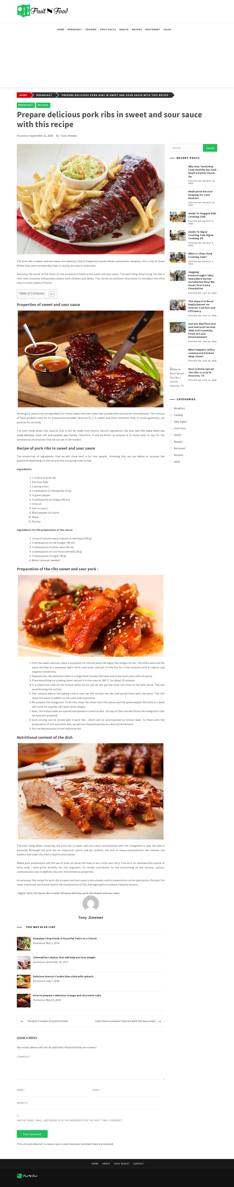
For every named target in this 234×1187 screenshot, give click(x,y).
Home (60, 29)
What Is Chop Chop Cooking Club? (200, 255)
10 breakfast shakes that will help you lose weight (64, 957)
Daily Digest (180, 421)
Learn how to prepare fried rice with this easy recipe (125, 1021)
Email (96, 1090)
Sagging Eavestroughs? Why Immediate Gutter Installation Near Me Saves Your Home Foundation (201, 280)
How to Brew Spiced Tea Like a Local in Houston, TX (201, 372)
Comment (24, 1056)
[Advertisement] (117, 62)
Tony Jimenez (68, 135)
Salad (167, 29)
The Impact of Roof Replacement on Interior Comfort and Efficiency (201, 306)
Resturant (152, 29)
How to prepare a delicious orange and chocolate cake (67, 995)
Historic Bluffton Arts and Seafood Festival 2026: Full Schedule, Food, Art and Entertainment (202, 330)
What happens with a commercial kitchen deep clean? (201, 353)
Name (21, 1090)
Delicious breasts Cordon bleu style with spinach (63, 976)
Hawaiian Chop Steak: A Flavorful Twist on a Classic (65, 938)
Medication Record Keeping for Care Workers (200, 195)
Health (123, 29)
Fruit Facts (108, 29)
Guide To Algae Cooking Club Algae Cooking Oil (201, 235)
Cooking (91, 29)
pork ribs (32, 893)
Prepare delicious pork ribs (77, 893)
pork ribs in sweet (49, 893)
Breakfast (75, 29)
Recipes (137, 29)
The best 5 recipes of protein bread (47, 1021)
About (106, 1163)
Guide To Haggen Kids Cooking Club (202, 215)
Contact (138, 1163)
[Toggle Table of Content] (50, 294)
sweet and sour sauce (107, 893)
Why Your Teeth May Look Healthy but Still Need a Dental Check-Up (202, 171)
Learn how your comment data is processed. (87, 1144)
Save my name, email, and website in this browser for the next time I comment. (69, 1120)
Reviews (178, 455)
